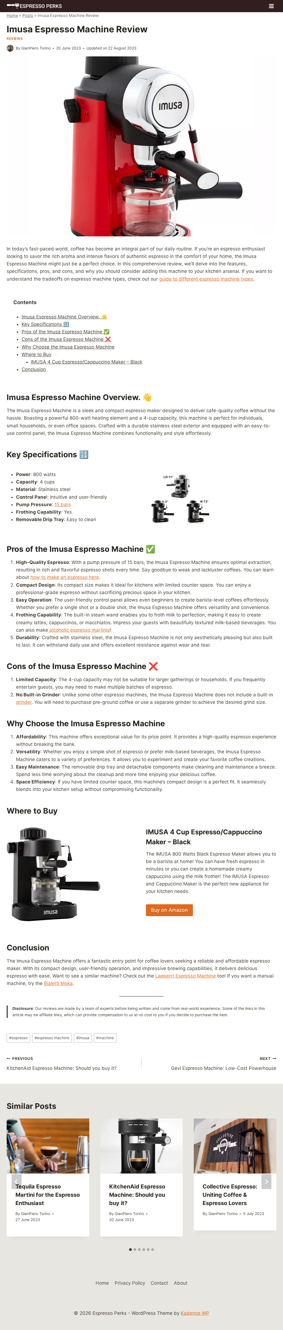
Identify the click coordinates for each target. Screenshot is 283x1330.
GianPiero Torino (36, 48)
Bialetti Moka (58, 983)
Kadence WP (195, 1313)
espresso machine (52, 1038)
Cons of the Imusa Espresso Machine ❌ (66, 339)
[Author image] (10, 48)
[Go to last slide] (17, 1181)
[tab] (130, 1249)
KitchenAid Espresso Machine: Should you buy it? (62, 1063)
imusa (82, 1038)
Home (12, 15)
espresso (18, 1038)
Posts (27, 15)
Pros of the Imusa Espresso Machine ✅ (65, 332)
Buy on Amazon (169, 910)
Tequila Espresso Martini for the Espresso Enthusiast (47, 1194)
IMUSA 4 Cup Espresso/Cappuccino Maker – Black (86, 362)
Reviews (15, 38)
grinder (24, 702)
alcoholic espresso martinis (79, 630)
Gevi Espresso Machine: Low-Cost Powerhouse (223, 1063)
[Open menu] (271, 6)
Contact (159, 1283)
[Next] (266, 1181)
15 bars (62, 504)
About (180, 1283)
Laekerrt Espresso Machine (185, 976)
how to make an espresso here (64, 577)
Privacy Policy (130, 1283)
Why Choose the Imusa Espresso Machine (68, 347)
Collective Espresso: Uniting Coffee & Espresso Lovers (230, 1194)
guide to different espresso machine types (206, 279)
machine (105, 1038)
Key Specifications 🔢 (45, 324)
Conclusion (34, 369)
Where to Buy (36, 354)
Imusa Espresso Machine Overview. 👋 (64, 317)
